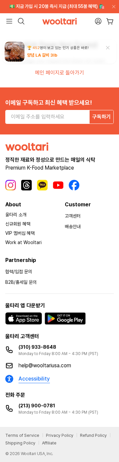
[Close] (112, 6)
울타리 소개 (15, 214)
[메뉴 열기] (9, 21)
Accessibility (34, 379)
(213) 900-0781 (37, 405)
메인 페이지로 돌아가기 (59, 73)
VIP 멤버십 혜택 (20, 233)
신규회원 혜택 (17, 224)
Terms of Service (22, 435)
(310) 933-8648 (37, 347)
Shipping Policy (20, 442)
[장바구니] (110, 21)
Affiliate (49, 442)
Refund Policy (93, 435)
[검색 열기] (21, 21)
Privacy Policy (59, 435)
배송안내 (73, 226)
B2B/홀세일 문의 (21, 282)
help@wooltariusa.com (45, 365)
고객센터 (73, 216)
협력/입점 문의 (18, 271)
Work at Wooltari (23, 242)
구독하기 (101, 117)
